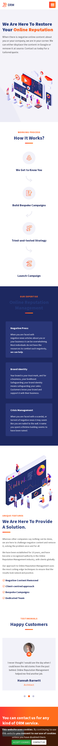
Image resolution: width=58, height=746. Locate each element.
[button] (25, 696)
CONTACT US (39, 742)
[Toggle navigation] (52, 5)
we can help (16, 352)
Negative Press (19, 328)
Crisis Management (21, 410)
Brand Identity (18, 369)
